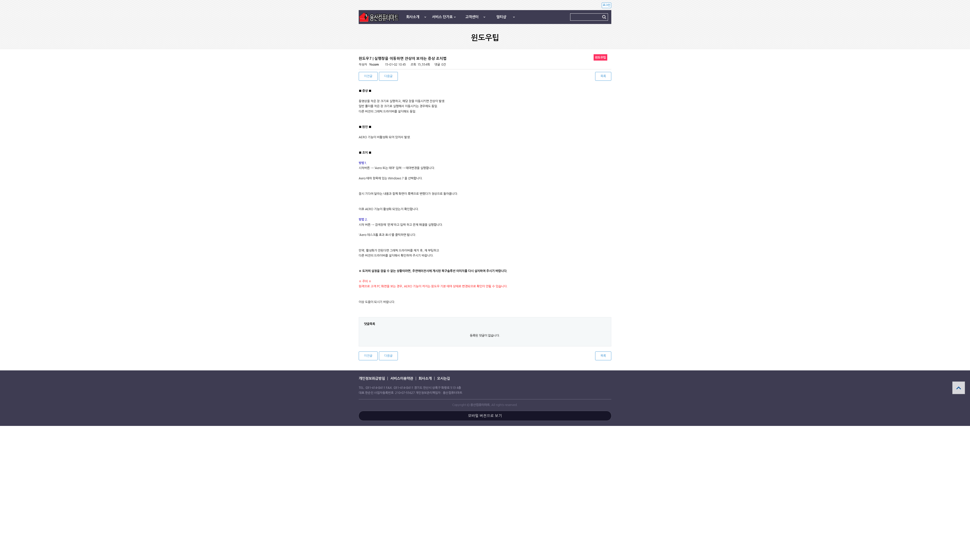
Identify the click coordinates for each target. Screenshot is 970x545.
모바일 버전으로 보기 (485, 416)
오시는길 (443, 378)
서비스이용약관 (401, 378)
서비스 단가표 (442, 17)
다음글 (388, 76)
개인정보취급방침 (372, 378)
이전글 (368, 76)
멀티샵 (501, 17)
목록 (603, 76)
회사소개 (412, 17)
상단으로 (958, 388)
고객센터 (471, 17)
